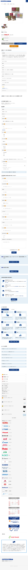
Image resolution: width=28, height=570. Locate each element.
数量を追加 (3, 129)
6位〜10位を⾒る (14, 417)
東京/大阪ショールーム (6, 390)
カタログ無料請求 (5, 387)
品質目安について (4, 88)
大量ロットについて (6, 393)
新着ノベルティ (5, 374)
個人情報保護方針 (12, 249)
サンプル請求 (5, 388)
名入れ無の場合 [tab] (12, 309)
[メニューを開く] (27, 1)
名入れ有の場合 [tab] (5, 309)
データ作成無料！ (5, 385)
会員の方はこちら (13, 301)
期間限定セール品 (5, 376)
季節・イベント (5, 381)
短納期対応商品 (5, 391)
